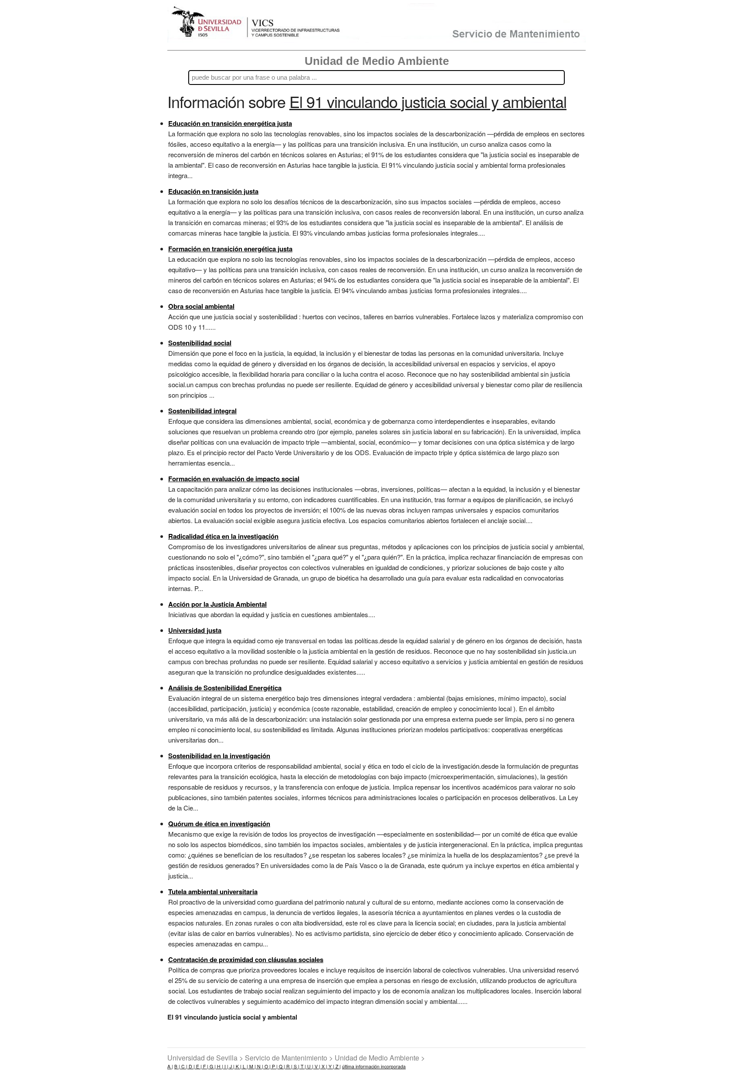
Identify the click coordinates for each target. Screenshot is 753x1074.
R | (288, 1066)
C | (183, 1066)
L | (244, 1066)
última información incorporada (374, 1066)
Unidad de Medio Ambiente (377, 61)
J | (231, 1066)
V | (316, 1066)
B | (177, 1066)
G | (212, 1066)
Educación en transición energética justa (230, 123)
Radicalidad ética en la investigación (223, 536)
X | (323, 1066)
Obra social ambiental (201, 306)
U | (309, 1066)
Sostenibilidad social (199, 343)
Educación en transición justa (213, 191)
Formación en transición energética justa (230, 248)
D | (191, 1066)
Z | (337, 1066)
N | (259, 1066)
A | (170, 1066)
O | (267, 1066)
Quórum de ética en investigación (219, 823)
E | (198, 1066)
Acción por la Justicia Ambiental (217, 604)
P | (274, 1066)
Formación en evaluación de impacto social (233, 478)
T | (302, 1066)
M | (252, 1066)
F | (205, 1066)
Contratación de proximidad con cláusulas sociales (245, 959)
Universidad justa (194, 630)
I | (225, 1066)
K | (237, 1066)
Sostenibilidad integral (202, 410)
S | (295, 1066)
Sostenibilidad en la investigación (219, 755)
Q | (281, 1066)
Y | (330, 1066)
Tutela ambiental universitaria (213, 891)
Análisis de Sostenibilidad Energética (225, 687)
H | (219, 1066)
